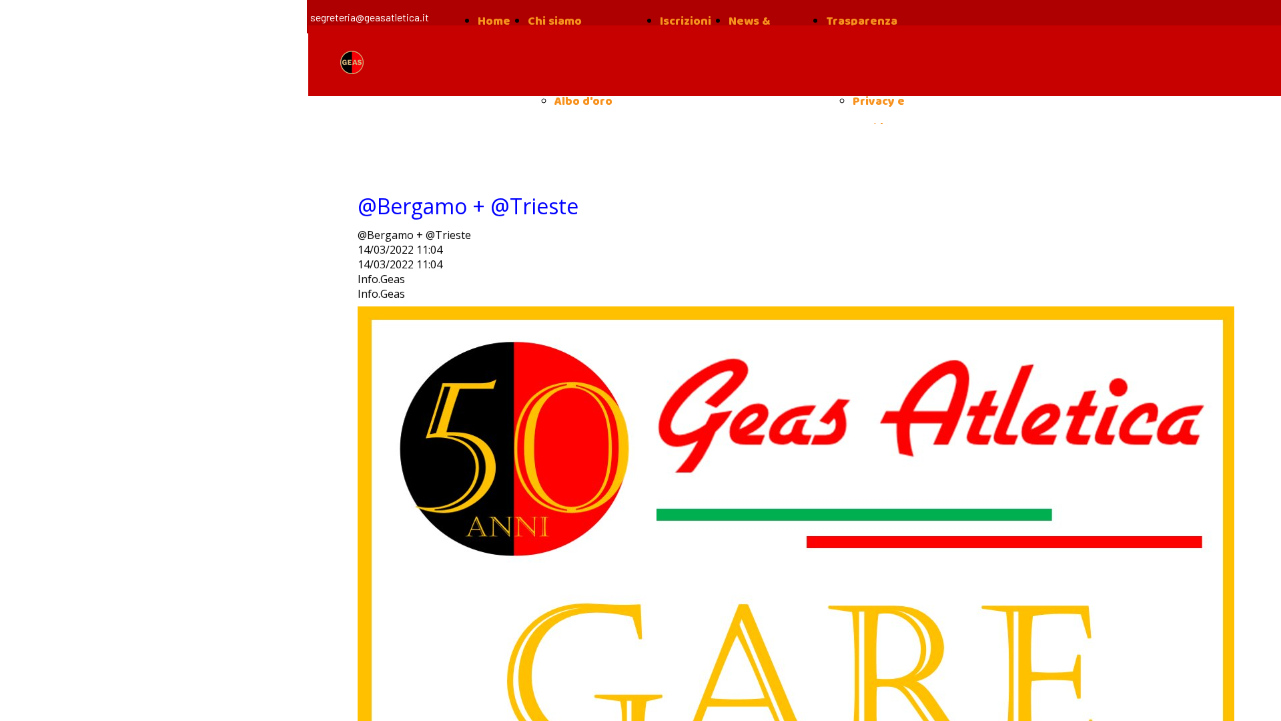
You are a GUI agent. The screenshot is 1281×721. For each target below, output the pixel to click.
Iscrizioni (685, 21)
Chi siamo (555, 21)
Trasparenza (861, 21)
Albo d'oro (583, 101)
